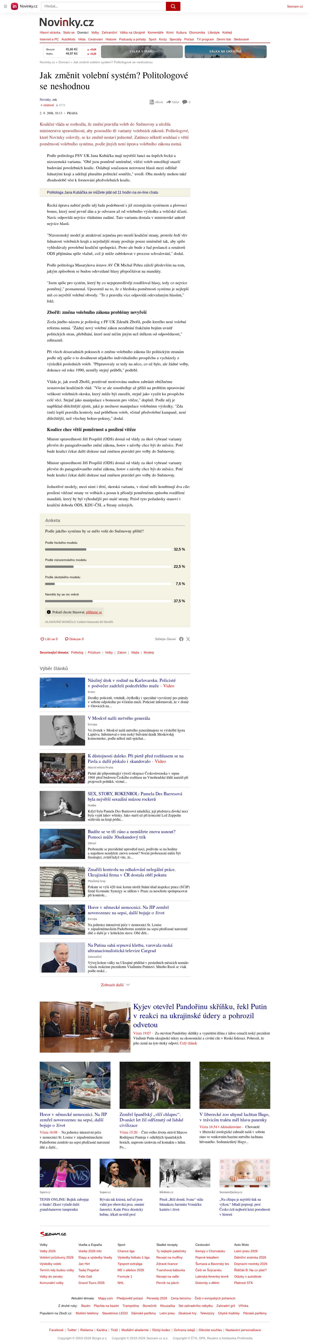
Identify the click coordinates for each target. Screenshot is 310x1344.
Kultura (181, 32)
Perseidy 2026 (157, 1298)
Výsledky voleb (50, 1264)
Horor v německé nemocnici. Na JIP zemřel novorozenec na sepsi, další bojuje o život (128, 910)
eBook (159, 102)
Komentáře (156, 32)
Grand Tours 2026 (92, 1283)
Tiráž (114, 1330)
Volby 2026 (48, 1251)
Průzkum (94, 652)
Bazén (85, 1305)
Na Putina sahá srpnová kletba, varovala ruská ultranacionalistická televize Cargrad (130, 948)
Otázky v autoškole (247, 1276)
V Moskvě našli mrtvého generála (119, 718)
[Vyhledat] (173, 6)
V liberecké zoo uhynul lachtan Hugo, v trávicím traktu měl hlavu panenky (234, 1117)
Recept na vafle (167, 1276)
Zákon (121, 652)
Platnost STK (243, 1283)
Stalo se (69, 32)
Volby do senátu (51, 1276)
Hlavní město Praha (100, 767)
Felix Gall (85, 1276)
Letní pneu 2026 (246, 1251)
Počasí (189, 39)
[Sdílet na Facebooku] (181, 639)
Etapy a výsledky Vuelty (95, 1257)
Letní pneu (167, 1313)
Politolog (77, 652)
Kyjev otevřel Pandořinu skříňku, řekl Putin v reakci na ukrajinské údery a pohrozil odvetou (200, 1015)
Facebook (56, 1330)
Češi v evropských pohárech (215, 1298)
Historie (111, 39)
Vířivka (243, 1305)
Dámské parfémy (143, 1313)
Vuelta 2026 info (90, 1251)
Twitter (72, 1330)
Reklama (86, 1330)
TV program (205, 39)
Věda (82, 39)
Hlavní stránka (50, 32)
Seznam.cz (295, 6)
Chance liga (126, 1251)
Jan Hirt (84, 1264)
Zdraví (92, 843)
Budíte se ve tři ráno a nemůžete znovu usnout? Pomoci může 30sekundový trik (131, 834)
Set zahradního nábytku (196, 1305)
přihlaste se (94, 612)
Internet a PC (49, 39)
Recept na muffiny (169, 1257)
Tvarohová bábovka (170, 1270)
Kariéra (102, 1330)
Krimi (170, 32)
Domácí (83, 32)
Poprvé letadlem (207, 1257)
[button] (62, 693)
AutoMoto (68, 39)
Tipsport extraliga (130, 1264)
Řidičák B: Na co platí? (250, 1270)
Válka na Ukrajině (132, 32)
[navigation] (5, 6)
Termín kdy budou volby (57, 1270)
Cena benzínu (181, 1298)
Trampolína (131, 1305)
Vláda (135, 652)
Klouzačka (167, 1305)
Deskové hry (188, 1313)
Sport (152, 39)
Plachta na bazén (106, 1305)
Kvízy (163, 39)
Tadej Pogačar (89, 1270)
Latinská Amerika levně (212, 1276)
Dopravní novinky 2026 (250, 1264)
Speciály (176, 39)
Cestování (95, 39)
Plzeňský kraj (96, 881)
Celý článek (188, 1043)
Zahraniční (109, 32)
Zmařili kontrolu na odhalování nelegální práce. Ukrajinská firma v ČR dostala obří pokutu (132, 872)
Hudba (92, 805)
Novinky (45, 99)
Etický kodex (161, 1330)
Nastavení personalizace (243, 1330)
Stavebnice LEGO (115, 1313)
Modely (149, 652)
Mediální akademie (135, 1330)
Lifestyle (214, 32)
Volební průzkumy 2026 (57, 1257)
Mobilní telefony (87, 1313)
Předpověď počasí (130, 1298)
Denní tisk (224, 39)
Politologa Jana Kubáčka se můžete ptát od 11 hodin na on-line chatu (102, 192)
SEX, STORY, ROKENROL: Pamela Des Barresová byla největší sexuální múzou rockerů (135, 796)
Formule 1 (125, 1276)
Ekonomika (197, 32)
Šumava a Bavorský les (212, 1264)
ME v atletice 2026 (131, 1270)
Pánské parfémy (255, 1313)
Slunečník (150, 1305)
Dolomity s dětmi (207, 1283)
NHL (121, 1283)
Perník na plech (167, 1283)
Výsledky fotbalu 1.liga (134, 1257)
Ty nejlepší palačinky (171, 1251)
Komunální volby (52, 1283)
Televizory (207, 1313)
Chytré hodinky (229, 1313)
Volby (95, 32)
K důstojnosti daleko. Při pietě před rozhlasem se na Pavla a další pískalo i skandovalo (136, 758)
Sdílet (175, 102)
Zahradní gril (226, 1305)
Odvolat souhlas (210, 1330)
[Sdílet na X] (188, 639)
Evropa (92, 724)
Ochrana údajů (184, 1330)
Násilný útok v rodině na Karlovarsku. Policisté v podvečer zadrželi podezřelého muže (132, 683)
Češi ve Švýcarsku (208, 1270)
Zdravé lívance (167, 1264)
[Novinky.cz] (67, 23)
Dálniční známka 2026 (250, 1257)
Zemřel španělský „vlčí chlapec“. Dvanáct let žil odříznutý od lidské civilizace (151, 1119)
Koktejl (227, 32)
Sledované (241, 39)
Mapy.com (105, 1298)
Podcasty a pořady (132, 39)
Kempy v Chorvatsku (210, 1251)
